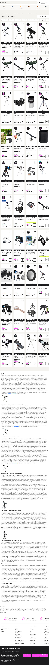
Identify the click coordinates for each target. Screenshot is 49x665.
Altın (30, 628)
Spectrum (39, 609)
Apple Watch (32, 637)
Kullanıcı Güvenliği (18, 635)
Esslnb (7, 610)
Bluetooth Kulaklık (33, 638)
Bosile (31, 609)
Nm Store (26, 610)
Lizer (25, 608)
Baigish (22, 609)
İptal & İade (17, 632)
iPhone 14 (31, 631)
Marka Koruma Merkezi (5, 628)
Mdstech (19, 610)
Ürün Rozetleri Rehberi (19, 642)
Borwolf (34, 610)
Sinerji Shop (44, 609)
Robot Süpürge (32, 629)
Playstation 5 (32, 635)
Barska (4, 610)
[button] (5, 75)
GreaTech (10, 610)
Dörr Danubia (44, 610)
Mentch (22, 610)
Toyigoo (44, 608)
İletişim (2, 631)
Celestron (5, 20)
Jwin (13, 610)
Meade (24, 20)
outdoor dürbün (17, 426)
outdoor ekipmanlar (12, 393)
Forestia (11, 609)
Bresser (11, 20)
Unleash (1, 610)
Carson (36, 609)
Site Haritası (17, 638)
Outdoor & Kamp (14, 14)
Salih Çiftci (14, 609)
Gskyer (42, 20)
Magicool (16, 610)
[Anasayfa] (1, 14)
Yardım (16, 629)
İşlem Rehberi (17, 634)
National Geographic (33, 20)
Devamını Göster (3, 612)
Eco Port (24, 609)
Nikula (34, 608)
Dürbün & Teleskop (31, 14)
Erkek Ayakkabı (32, 640)
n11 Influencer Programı (19, 643)
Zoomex (28, 609)
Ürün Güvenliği (18, 637)
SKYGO (41, 608)
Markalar (2, 629)
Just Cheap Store (6, 609)
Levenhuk (28, 608)
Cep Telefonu (32, 643)
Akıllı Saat (31, 632)
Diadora (1, 609)
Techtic (29, 610)
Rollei (34, 609)
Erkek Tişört (32, 642)
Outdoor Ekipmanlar (22, 14)
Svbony (31, 608)
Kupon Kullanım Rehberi (19, 640)
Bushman (18, 20)
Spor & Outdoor (7, 14)
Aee (36, 608)
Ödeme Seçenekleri (18, 631)
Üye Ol (16, 628)
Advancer (18, 609)
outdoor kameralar (16, 463)
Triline (32, 610)
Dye (41, 610)
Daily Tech (38, 610)
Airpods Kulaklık (33, 634)
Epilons (38, 608)
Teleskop (37, 14)
